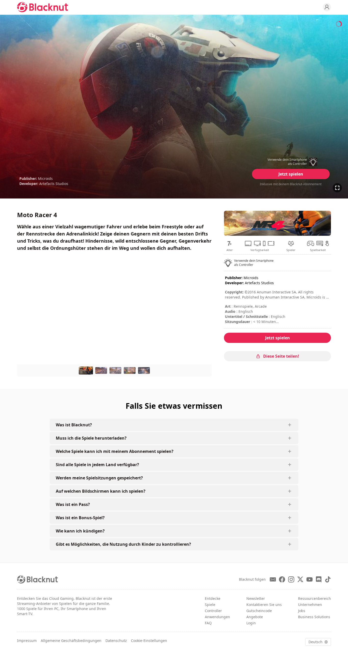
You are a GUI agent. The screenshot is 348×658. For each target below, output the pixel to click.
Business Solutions (314, 616)
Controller (213, 610)
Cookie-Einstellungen (149, 640)
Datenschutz (116, 640)
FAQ (208, 622)
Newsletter (255, 598)
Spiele (210, 604)
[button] (290, 162)
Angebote (254, 616)
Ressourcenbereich (314, 598)
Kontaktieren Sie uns (264, 604)
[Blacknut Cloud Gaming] (42, 7)
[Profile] (327, 7)
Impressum (27, 640)
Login (251, 622)
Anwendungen (217, 616)
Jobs (301, 610)
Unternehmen (310, 604)
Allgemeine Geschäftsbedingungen (71, 640)
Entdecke (212, 598)
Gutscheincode (259, 610)
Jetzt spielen (290, 174)
